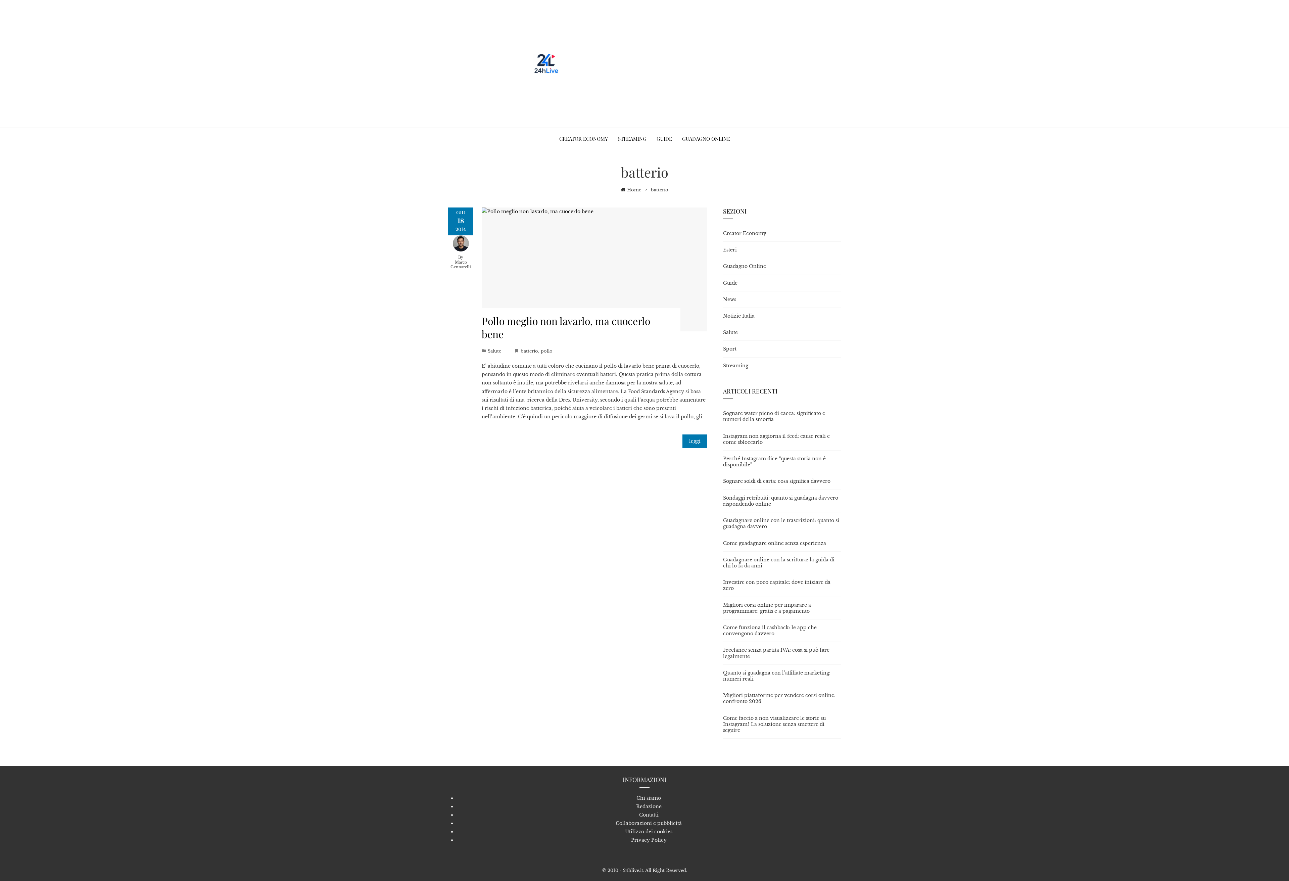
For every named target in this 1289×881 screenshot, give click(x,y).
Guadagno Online (744, 266)
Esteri (730, 250)
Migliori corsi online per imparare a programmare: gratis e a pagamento (767, 608)
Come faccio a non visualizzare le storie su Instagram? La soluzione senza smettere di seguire (774, 724)
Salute (494, 351)
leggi (695, 441)
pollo (547, 351)
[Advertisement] (684, 64)
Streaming (735, 366)
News (729, 299)
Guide (730, 283)
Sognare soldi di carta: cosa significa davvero (776, 481)
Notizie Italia (739, 316)
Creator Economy (744, 233)
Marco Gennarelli (460, 265)
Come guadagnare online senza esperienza (774, 543)
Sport (729, 349)
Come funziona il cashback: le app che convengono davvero (770, 630)
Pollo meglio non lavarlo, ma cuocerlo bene (566, 327)
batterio (529, 351)
